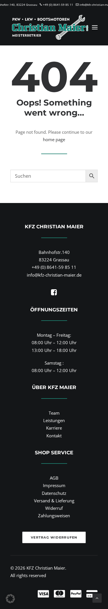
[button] (95, 27)
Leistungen (54, 420)
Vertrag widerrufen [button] (54, 537)
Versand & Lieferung (54, 500)
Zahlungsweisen (54, 515)
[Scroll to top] (97, 597)
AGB (54, 478)
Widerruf (54, 508)
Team (54, 413)
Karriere (54, 428)
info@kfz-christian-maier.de (54, 275)
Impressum (54, 485)
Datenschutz (54, 493)
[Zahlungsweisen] (54, 589)
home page (54, 139)
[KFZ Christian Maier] (50, 27)
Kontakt (54, 435)
